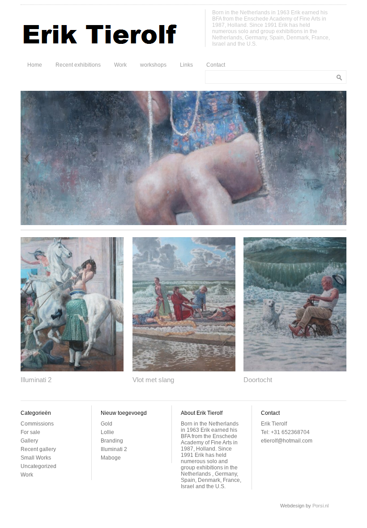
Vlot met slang (153, 379)
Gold (106, 424)
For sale (30, 432)
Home (34, 65)
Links (186, 65)
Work (120, 65)
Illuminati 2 (36, 379)
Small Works (36, 458)
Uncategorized (38, 466)
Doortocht (257, 379)
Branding (112, 441)
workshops (153, 65)
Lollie (107, 432)
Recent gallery (38, 449)
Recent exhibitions (78, 65)
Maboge (111, 458)
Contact (215, 65)
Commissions (37, 424)
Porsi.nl (320, 505)
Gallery (29, 441)
